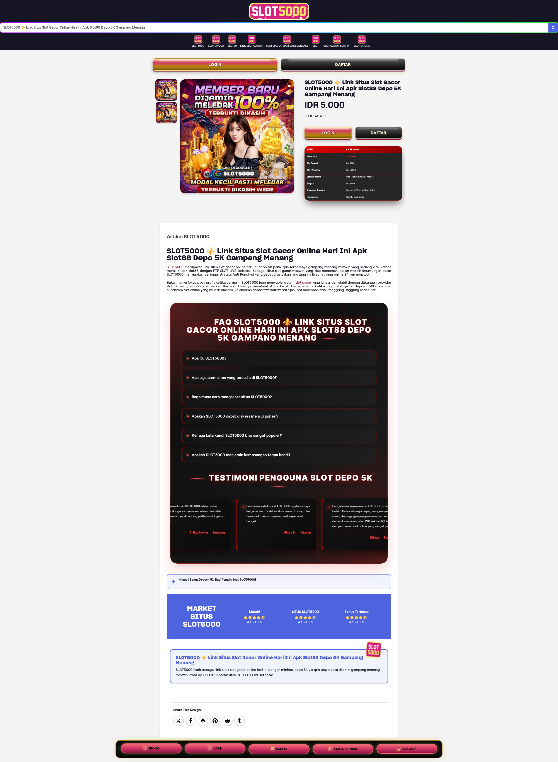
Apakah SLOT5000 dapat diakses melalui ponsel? (235, 416)
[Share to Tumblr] (239, 720)
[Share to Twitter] (178, 720)
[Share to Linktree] (203, 720)
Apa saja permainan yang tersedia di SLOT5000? (234, 377)
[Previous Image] (183, 137)
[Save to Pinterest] (215, 720)
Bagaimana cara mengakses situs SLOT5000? (232, 397)
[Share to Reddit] (227, 720)
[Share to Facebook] (190, 720)
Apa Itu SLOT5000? (209, 358)
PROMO (154, 749)
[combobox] (274, 27)
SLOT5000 (175, 267)
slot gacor (303, 282)
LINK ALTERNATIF (346, 748)
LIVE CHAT (409, 748)
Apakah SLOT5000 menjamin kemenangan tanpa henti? (241, 455)
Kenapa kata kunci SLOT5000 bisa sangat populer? (237, 435)
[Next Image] (290, 137)
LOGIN (215, 64)
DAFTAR (343, 64)
